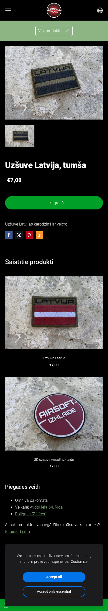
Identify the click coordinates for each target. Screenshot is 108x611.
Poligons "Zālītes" (30, 514)
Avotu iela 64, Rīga (46, 507)
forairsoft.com (17, 531)
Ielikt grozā (54, 202)
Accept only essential (54, 591)
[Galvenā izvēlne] (8, 10)
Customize (79, 562)
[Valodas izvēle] (100, 10)
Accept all (54, 577)
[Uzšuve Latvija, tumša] (19, 136)
